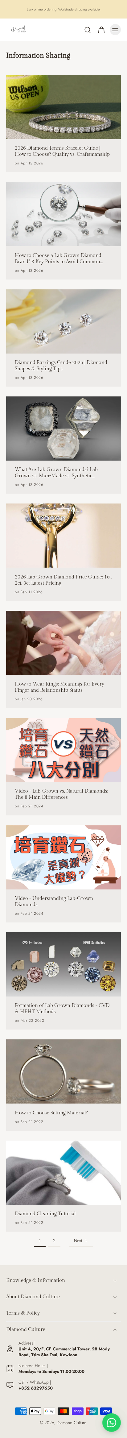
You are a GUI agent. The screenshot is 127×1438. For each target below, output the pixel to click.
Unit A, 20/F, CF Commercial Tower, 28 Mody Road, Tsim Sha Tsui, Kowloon (64, 1352)
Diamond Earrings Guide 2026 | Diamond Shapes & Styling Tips (61, 366)
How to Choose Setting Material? (51, 1113)
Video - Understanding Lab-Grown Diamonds (54, 902)
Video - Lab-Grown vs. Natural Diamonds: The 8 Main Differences (61, 794)
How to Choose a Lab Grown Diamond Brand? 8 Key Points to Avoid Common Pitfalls (58, 259)
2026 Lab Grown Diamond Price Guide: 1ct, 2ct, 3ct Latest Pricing (63, 580)
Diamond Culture (71, 1422)
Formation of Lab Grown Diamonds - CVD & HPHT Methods (62, 1009)
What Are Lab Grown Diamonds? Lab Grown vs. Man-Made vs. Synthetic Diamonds (56, 473)
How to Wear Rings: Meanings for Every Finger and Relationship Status (59, 687)
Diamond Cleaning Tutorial (45, 1214)
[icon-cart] (101, 29)
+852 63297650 (35, 1388)
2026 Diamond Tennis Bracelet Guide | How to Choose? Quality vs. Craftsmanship (62, 151)
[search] (87, 29)
